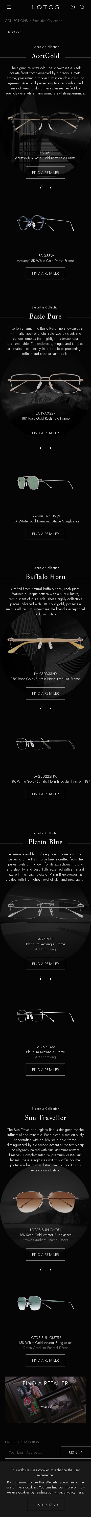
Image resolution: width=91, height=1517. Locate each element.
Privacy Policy (65, 1492)
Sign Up (76, 1452)
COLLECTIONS (16, 20)
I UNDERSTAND (45, 1504)
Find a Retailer (45, 172)
